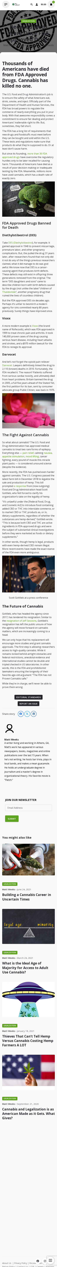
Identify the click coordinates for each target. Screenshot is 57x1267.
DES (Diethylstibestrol (20, 242)
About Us (6, 1263)
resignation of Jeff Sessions (21, 620)
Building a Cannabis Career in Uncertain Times (26, 896)
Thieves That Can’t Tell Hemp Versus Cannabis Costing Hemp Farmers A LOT (27, 1040)
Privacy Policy (20, 1263)
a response (20, 486)
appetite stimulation (13, 456)
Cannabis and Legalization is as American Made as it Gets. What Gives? (28, 1113)
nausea (48, 453)
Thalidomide (9, 292)
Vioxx (35, 325)
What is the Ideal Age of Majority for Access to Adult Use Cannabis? (25, 967)
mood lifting (32, 456)
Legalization (28, 21)
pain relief (28, 453)
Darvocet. (7, 365)
